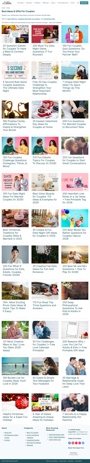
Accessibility (78, 461)
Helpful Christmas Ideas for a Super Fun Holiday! (15, 416)
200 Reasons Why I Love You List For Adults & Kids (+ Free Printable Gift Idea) (74, 346)
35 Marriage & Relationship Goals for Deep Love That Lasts (73, 382)
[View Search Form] (78, 3)
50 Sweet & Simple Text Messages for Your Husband (43, 380)
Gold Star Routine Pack (56, 434)
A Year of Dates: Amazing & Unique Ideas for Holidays (43, 416)
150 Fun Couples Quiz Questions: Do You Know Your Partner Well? (73, 50)
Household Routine (33, 440)
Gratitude (30, 445)
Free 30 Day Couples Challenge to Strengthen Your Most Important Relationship (45, 87)
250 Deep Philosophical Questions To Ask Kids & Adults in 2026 (72, 308)
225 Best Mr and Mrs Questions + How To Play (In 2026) (74, 269)
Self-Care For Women (34, 442)
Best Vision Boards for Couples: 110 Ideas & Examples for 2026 (45, 198)
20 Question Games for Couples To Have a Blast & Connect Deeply (14, 50)
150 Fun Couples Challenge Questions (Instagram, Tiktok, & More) (15, 162)
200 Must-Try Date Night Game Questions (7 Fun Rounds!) (43, 50)
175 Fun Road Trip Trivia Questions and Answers (44, 305)
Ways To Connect (32, 432)
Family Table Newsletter (57, 437)
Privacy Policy (63, 461)
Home (3, 7)
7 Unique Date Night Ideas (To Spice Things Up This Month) (74, 86)
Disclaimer (71, 461)
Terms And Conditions (52, 461)
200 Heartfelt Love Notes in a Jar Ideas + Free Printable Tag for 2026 (74, 198)
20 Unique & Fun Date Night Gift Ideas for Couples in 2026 (45, 232)
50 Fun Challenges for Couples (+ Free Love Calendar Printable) (44, 346)
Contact (7, 440)
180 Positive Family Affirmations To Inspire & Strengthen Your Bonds (14, 125)
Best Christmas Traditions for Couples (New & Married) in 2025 (12, 234)
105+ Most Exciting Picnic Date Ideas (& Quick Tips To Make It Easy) (14, 307)
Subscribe (84, 3)
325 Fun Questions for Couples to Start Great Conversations (74, 160)
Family (8, 7)
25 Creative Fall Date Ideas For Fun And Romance (45, 269)
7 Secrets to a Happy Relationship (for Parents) (74, 416)
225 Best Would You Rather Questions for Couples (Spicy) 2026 (74, 234)
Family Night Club (55, 439)
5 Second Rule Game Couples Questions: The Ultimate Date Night (15, 86)
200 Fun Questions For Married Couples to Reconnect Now (74, 124)
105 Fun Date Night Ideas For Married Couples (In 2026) (14, 196)
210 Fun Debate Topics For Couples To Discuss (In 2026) (44, 160)
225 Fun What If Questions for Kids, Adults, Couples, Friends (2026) (14, 270)
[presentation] (15, 34)
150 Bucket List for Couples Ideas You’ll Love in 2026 (14, 380)
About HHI (7, 432)
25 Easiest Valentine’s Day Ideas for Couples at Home (45, 124)
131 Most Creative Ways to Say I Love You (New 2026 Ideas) (13, 346)
